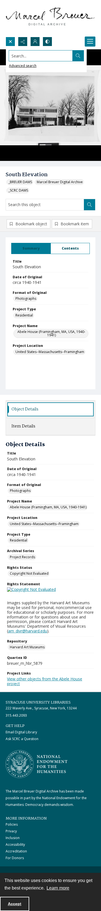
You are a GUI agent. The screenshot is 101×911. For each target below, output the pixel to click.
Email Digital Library (21, 732)
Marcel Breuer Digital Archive (60, 182)
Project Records (22, 557)
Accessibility (15, 844)
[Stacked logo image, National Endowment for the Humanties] (36, 764)
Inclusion (13, 837)
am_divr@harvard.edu (27, 631)
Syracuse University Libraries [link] (38, 702)
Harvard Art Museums (27, 647)
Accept (14, 904)
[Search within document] (89, 204)
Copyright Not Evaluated (29, 573)
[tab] (31, 248)
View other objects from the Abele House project (44, 681)
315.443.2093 (16, 715)
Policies (12, 824)
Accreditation (16, 851)
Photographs (25, 298)
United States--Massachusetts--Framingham (49, 351)
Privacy (11, 831)
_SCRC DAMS (18, 190)
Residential (24, 315)
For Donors (15, 858)
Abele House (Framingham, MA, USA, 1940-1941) (51, 333)
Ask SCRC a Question (22, 738)
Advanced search (22, 65)
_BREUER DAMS (20, 182)
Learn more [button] (58, 888)
